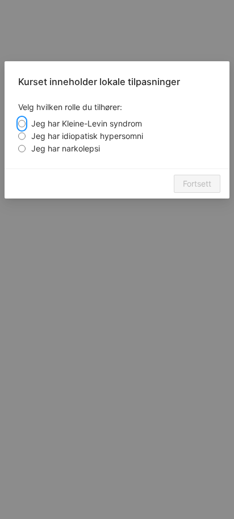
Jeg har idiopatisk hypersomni (87, 136)
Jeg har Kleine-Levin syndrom (86, 123)
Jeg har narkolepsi (65, 148)
